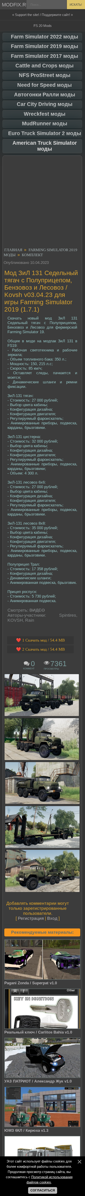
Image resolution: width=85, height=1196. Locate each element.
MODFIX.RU (14, 5)
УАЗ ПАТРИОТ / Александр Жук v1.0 (38, 1081)
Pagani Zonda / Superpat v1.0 (30, 983)
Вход (52, 918)
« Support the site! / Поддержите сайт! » (42, 15)
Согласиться (42, 1190)
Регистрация (31, 918)
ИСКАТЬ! (76, 4)
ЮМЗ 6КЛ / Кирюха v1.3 (26, 1130)
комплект (32, 255)
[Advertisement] (42, 202)
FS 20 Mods (43, 26)
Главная (13, 250)
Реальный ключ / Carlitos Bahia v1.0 (38, 1032)
